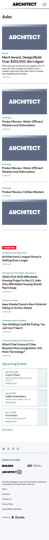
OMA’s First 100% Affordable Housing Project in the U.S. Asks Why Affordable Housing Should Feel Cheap (22, 282)
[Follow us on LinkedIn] (3, 448)
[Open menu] (44, 4)
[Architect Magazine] (24, 4)
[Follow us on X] (8, 448)
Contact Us (6, 499)
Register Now (11, 383)
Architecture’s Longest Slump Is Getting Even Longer (21, 258)
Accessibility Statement (12, 509)
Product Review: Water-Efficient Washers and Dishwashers (22, 123)
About (4, 489)
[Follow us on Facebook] (13, 448)
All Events (7, 429)
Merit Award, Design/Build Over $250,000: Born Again (23, 59)
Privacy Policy (7, 504)
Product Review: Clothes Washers (23, 192)
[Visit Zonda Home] (13, 517)
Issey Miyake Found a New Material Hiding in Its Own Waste (24, 306)
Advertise (6, 494)
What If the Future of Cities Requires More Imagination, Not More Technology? (22, 348)
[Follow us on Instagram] (17, 448)
